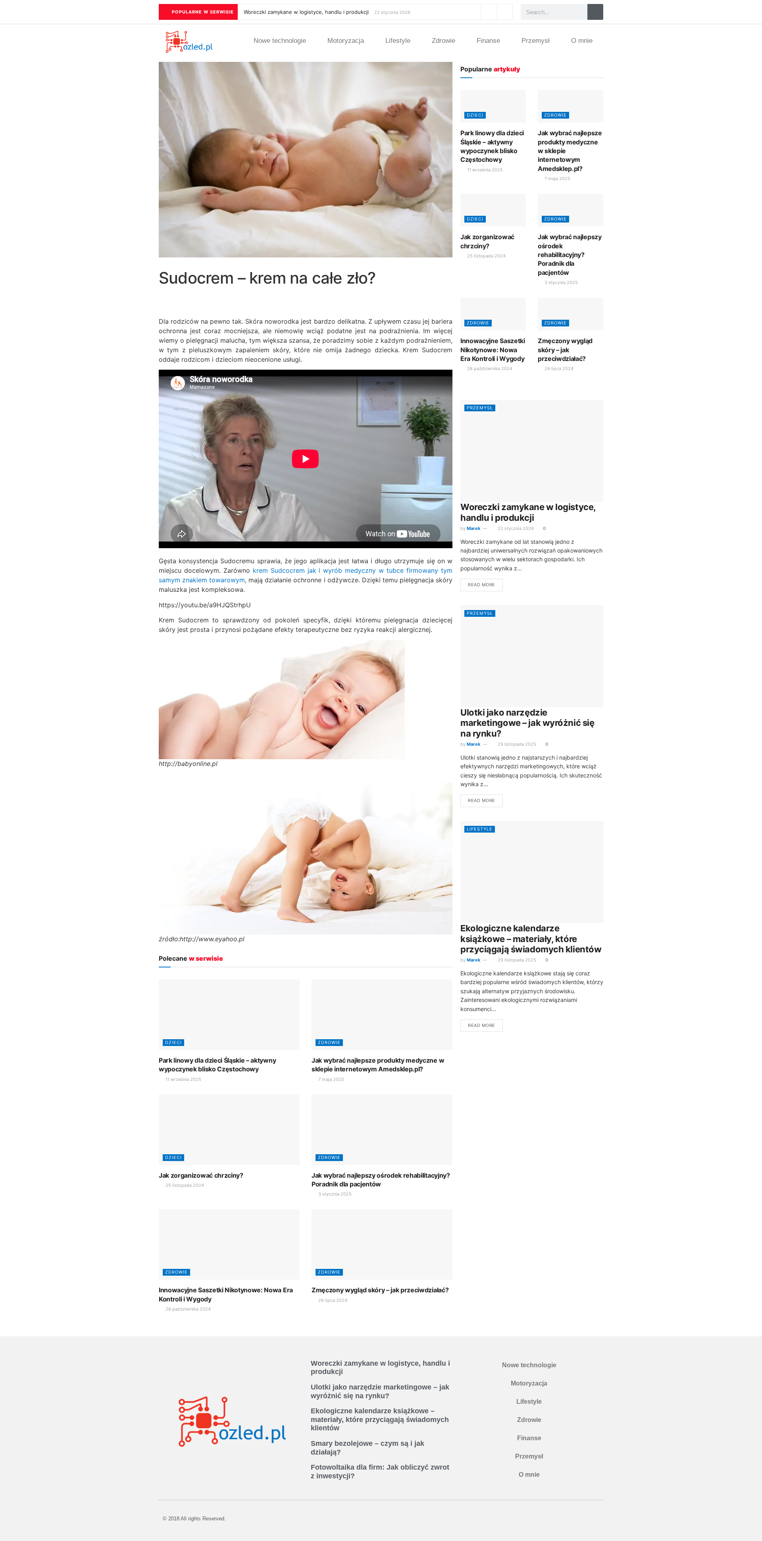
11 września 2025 (182, 1079)
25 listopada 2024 (184, 1185)
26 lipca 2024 (332, 1300)
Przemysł (535, 40)
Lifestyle (397, 40)
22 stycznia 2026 (515, 528)
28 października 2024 (187, 1309)
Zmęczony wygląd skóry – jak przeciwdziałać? (380, 1290)
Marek (473, 528)
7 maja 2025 (330, 1079)
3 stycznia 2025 (334, 1194)
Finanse (488, 40)
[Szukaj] (595, 12)
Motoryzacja (345, 40)
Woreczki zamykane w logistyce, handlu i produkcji (306, 12)
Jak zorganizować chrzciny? (201, 1175)
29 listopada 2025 (516, 744)
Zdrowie (443, 40)
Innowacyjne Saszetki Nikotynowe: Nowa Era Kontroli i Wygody (492, 350)
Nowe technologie (280, 40)
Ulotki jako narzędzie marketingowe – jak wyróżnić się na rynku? (527, 723)
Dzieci (173, 1042)
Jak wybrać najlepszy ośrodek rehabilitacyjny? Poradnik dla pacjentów (570, 254)
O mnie (582, 40)
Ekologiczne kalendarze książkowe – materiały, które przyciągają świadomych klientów (530, 938)
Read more (481, 584)
